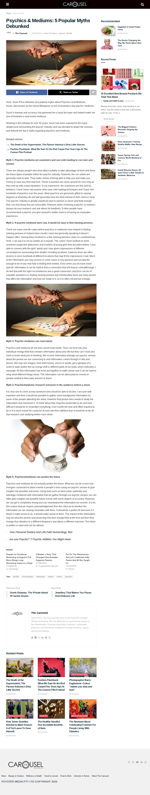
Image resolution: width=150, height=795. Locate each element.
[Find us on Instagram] (146, 762)
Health (69, 33)
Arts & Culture (18, 13)
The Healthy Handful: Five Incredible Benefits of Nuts (50, 724)
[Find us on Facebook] (129, 762)
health (16, 577)
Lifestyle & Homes (82, 776)
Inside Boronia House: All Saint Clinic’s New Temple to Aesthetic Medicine (131, 172)
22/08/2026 (75, 694)
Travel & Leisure (51, 776)
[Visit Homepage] (75, 4)
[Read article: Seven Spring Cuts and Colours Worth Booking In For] (108, 159)
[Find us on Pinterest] (141, 762)
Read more (110, 118)
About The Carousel (100, 776)
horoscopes (27, 577)
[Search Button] (142, 4)
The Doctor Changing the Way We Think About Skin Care (129, 43)
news (59, 577)
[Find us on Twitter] (133, 762)
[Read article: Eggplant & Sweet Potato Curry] (108, 31)
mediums (40, 577)
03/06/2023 (36, 33)
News (3, 776)
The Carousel (21, 33)
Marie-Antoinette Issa (113, 101)
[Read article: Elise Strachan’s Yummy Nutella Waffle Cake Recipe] (108, 146)
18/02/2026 (123, 33)
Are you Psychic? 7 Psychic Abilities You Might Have (40, 539)
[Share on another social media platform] (93, 92)
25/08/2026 (11, 694)
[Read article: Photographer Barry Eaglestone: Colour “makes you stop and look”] (83, 667)
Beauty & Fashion (112, 87)
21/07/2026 (75, 735)
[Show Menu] (7, 4)
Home (8, 13)
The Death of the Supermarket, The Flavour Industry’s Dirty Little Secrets (47, 144)
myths (51, 577)
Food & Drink (15, 674)
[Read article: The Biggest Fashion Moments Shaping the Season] (108, 131)
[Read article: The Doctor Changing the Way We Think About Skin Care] (108, 44)
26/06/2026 (123, 49)
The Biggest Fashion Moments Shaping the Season (128, 129)
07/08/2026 (43, 732)
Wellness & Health (34, 776)
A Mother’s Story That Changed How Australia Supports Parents (47, 557)
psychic (68, 577)
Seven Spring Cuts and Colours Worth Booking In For (130, 158)
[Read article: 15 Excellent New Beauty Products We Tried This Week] (122, 79)
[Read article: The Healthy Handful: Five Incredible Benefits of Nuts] (51, 709)
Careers (61, 33)
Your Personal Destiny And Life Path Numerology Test (40, 532)
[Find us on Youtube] (137, 762)
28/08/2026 (131, 101)
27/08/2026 (43, 694)
